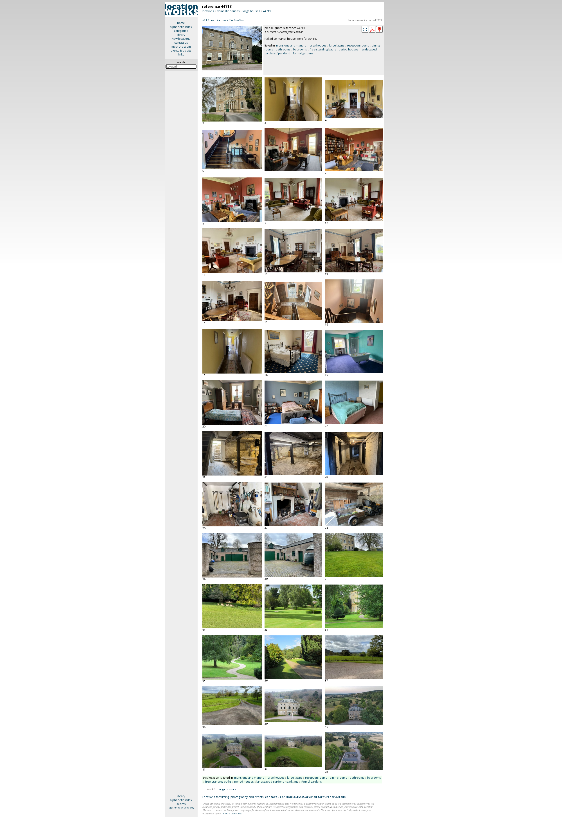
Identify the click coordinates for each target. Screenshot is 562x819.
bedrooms (300, 49)
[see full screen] (365, 29)
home (181, 23)
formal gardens (303, 53)
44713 (267, 11)
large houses (251, 11)
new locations (181, 39)
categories (181, 31)
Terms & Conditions (232, 813)
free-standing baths (323, 49)
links (181, 54)
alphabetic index (181, 27)
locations (208, 11)
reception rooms (358, 45)
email (313, 797)
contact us (181, 43)
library (181, 35)
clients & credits (181, 50)
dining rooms (338, 778)
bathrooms (283, 49)
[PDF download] (372, 32)
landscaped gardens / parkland (277, 781)
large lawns (336, 45)
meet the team (181, 46)
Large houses (227, 789)
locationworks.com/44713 (365, 20)
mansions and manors (291, 45)
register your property (181, 807)
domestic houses (228, 11)
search (181, 804)
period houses (348, 49)
